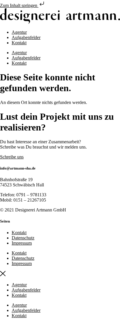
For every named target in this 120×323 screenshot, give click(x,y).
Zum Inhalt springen (19, 5)
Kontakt (19, 42)
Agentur (19, 32)
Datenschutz (23, 237)
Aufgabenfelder (26, 37)
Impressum (22, 243)
